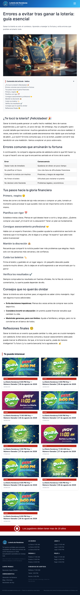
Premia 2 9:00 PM (33, 562)
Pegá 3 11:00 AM (59, 557)
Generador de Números (9, 577)
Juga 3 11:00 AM (59, 544)
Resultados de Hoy (8, 582)
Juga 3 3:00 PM (59, 547)
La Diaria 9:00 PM (33, 549)
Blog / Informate (7, 580)
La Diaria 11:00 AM (34, 544)
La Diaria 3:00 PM (33, 547)
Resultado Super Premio (9, 570)
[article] (20, 373)
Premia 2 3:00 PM (33, 559)
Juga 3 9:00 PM (59, 549)
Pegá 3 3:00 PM (59, 559)
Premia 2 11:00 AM (34, 557)
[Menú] (74, 3)
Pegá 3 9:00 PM (59, 562)
